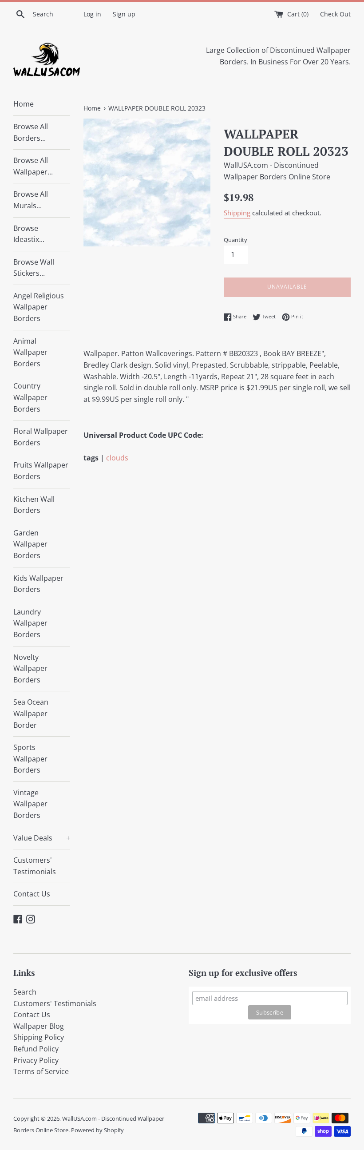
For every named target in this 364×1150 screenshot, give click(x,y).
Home (23, 104)
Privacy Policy (36, 1060)
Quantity (235, 240)
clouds (117, 458)
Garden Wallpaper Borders (30, 544)
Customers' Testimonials (34, 865)
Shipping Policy (38, 1037)
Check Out (335, 14)
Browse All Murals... (30, 199)
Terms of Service (41, 1071)
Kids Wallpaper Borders (38, 584)
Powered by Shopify (97, 1130)
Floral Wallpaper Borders (40, 437)
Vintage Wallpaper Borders (30, 804)
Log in (92, 14)
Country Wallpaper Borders (30, 397)
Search (24, 992)
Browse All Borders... (30, 132)
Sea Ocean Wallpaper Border (30, 713)
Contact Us (31, 894)
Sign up (124, 14)
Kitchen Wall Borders (34, 505)
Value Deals (41, 838)
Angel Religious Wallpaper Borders (38, 307)
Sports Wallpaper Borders (30, 758)
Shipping (237, 212)
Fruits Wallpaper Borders (40, 470)
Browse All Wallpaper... (33, 166)
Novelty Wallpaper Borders (30, 668)
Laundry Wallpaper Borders (30, 623)
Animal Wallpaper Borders (30, 352)
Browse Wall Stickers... (33, 267)
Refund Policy (36, 1049)
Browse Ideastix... (28, 234)
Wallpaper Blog (38, 1026)
